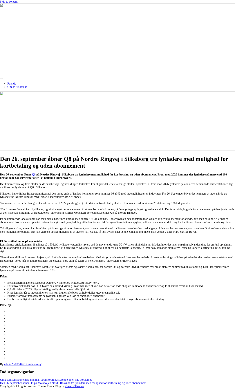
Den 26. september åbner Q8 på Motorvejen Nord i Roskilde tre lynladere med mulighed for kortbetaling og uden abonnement (73, 383)
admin (7, 364)
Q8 (34, 174)
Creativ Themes (74, 386)
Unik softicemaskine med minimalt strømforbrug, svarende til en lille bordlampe (46, 379)
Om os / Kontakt (17, 86)
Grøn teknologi (33, 364)
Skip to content (8, 1)
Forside (11, 83)
